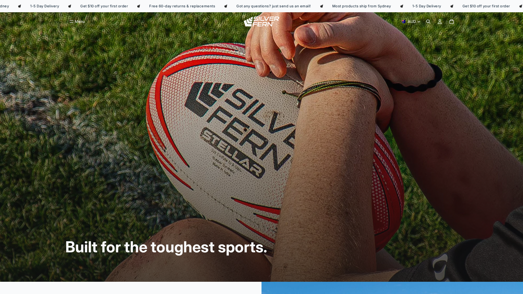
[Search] (428, 21)
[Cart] (452, 21)
